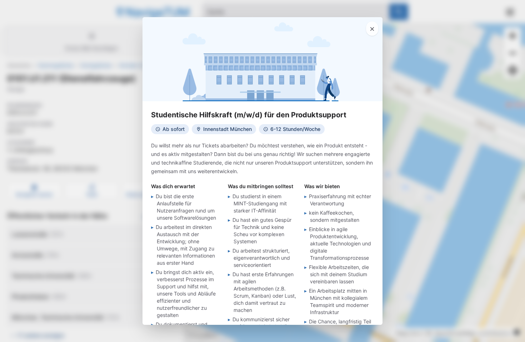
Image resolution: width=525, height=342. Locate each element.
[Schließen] (372, 28)
